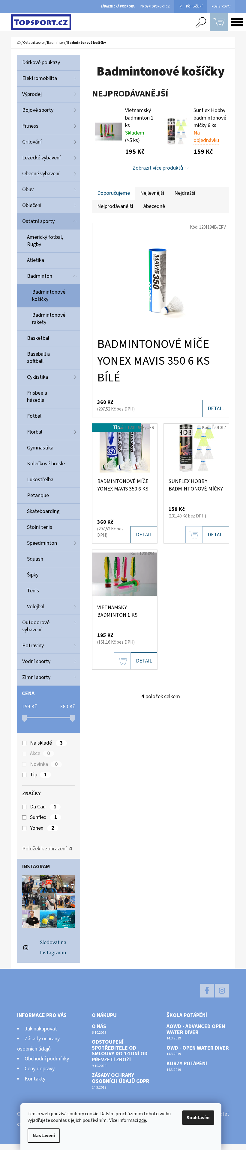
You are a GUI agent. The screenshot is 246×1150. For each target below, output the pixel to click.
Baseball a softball (38, 357)
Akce (40, 754)
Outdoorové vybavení (36, 626)
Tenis (33, 590)
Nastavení (44, 1135)
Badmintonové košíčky (48, 295)
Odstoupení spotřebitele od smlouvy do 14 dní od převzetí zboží (120, 1051)
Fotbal (34, 416)
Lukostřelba (40, 479)
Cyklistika (37, 377)
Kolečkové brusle (46, 463)
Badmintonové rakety (48, 318)
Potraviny (33, 645)
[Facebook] (207, 990)
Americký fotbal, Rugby (45, 240)
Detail (216, 408)
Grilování (32, 142)
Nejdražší (184, 193)
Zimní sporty (36, 677)
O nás (99, 1027)
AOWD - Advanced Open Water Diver (195, 1030)
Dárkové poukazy (41, 62)
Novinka (44, 764)
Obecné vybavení (40, 173)
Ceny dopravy (40, 1068)
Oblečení (31, 205)
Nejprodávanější (115, 206)
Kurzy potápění (186, 1064)
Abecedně (154, 206)
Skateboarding (43, 511)
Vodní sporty (36, 661)
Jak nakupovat (41, 1029)
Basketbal (38, 338)
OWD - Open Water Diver (197, 1048)
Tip (38, 775)
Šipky (32, 575)
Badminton (39, 276)
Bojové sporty (37, 110)
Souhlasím (198, 1117)
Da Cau (43, 807)
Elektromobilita (39, 78)
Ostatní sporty (38, 221)
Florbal (34, 432)
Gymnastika (40, 448)
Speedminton (42, 543)
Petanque (38, 495)
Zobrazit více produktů (158, 168)
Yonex (42, 828)
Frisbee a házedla (37, 396)
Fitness (30, 126)
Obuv (28, 189)
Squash (35, 559)
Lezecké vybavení (41, 158)
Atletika (35, 260)
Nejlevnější (152, 193)
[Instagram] (222, 990)
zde (142, 1120)
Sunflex (43, 817)
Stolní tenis (39, 527)
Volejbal (35, 606)
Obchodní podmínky (47, 1059)
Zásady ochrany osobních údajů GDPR (120, 1078)
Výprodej (32, 94)
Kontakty (35, 1079)
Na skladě (46, 743)
